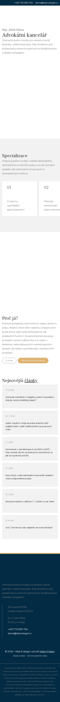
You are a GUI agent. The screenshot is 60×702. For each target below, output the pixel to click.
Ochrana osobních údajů (37, 656)
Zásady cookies (19, 656)
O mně (9, 360)
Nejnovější (20, 381)
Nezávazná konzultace (33, 360)
